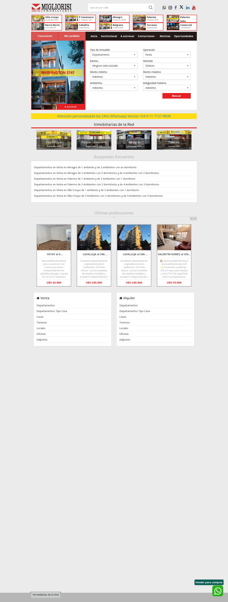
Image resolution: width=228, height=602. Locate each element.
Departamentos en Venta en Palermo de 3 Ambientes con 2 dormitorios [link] (75, 184)
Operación (149, 50)
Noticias (165, 36)
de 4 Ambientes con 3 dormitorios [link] (139, 184)
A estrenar (127, 36)
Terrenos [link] (42, 322)
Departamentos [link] (46, 305)
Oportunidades (183, 36)
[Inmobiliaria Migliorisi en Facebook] (176, 7)
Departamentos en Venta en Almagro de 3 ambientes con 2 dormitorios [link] (75, 173)
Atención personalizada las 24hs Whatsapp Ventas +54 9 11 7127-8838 (114, 116)
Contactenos (146, 36)
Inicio (94, 36)
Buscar (176, 95)
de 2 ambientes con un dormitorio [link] (116, 167)
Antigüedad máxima (154, 83)
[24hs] (164, 7)
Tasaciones (44, 36)
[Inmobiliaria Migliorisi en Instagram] (170, 7)
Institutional (109, 36)
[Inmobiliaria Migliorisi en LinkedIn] (188, 7)
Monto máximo (152, 72)
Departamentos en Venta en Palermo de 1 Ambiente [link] (64, 178)
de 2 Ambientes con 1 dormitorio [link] (116, 178)
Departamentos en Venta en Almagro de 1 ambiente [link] (64, 167)
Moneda (148, 61)
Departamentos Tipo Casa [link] (52, 311)
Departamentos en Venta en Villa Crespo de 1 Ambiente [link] (66, 190)
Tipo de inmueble (100, 50)
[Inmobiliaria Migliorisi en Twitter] (181, 7)
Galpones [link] (42, 339)
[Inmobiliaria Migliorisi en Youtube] (194, 7)
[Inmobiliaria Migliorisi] (57, 9)
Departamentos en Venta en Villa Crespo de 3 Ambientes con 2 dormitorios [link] (77, 195)
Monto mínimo (98, 72)
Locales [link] (41, 328)
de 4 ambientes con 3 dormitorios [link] (139, 173)
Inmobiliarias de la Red (46, 594)
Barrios (94, 61)
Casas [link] (40, 316)
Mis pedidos (72, 36)
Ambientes (96, 83)
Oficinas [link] (41, 334)
